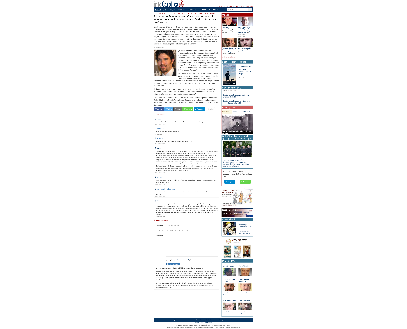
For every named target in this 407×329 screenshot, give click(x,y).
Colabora (202, 9)
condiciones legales (199, 260)
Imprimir (211, 109)
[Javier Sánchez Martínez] (229, 287)
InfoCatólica (159, 10)
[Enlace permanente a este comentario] (155, 119)
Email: (161, 230)
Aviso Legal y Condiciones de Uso (224, 320)
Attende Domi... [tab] (246, 111)
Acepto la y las (187, 260)
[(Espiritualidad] (229, 228)
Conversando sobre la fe (243, 280)
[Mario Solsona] (229, 272)
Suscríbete (213, 9)
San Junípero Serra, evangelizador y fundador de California (236, 96)
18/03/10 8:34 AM (159, 47)
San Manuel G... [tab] (226, 111)
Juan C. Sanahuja (228, 312)
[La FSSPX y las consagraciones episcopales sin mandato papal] (237, 148)
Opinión (191, 9)
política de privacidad (181, 260)
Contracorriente (244, 300)
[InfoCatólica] (169, 3)
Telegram (200, 109)
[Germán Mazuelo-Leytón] (245, 306)
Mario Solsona (228, 266)
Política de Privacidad (200, 320)
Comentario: (159, 235)
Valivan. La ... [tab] (237, 111)
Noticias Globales (229, 300)
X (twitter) (198, 324)
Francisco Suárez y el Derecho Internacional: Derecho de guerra (229, 50)
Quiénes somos (178, 320)
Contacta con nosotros (188, 320)
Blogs (172, 9)
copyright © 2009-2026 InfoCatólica (203, 322)
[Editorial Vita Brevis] (237, 248)
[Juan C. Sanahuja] (229, 306)
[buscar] (250, 9)
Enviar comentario (173, 264)
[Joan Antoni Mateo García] (245, 287)
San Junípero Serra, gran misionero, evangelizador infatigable (236, 102)
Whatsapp (188, 109)
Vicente (159, 148)
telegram (209, 324)
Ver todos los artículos (228, 57)
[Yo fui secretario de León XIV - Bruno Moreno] (237, 198)
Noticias (181, 9)
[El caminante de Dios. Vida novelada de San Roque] (229, 74)
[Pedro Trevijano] (245, 272)
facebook (203, 324)
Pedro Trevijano (244, 266)
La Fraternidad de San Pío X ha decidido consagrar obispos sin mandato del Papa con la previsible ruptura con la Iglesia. (236, 163)
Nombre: (160, 225)
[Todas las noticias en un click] (237, 212)
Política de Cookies (211, 320)
